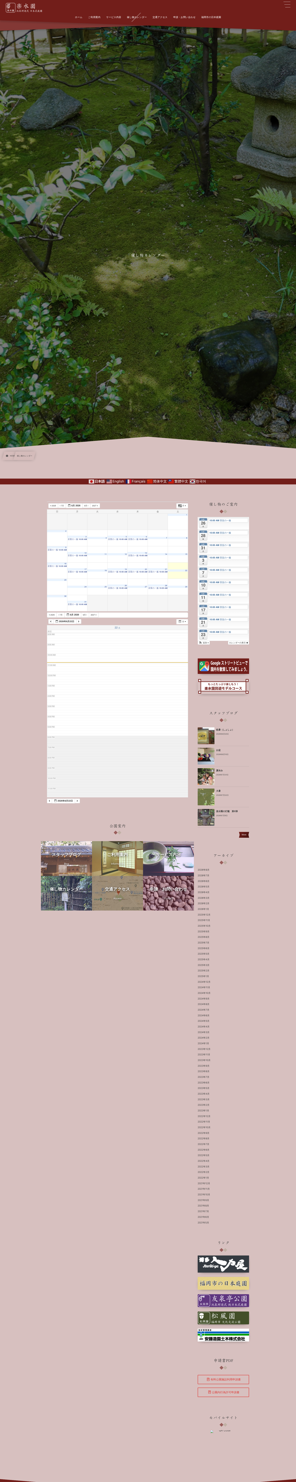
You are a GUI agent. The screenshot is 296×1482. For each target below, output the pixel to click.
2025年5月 (203, 954)
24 (85, 587)
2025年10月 (204, 926)
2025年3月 (203, 965)
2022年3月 (203, 1166)
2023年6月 (203, 1082)
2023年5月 (203, 1088)
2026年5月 (203, 886)
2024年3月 (203, 1032)
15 (186, 554)
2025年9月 (203, 931)
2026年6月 (203, 881)
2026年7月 (203, 875)
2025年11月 (204, 920)
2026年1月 (203, 909)
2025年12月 (204, 914)
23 (65, 580)
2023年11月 (204, 1054)
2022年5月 (203, 1155)
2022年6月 (203, 1150)
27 (146, 587)
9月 (86, 505)
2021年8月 (203, 1205)
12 (126, 554)
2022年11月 (204, 1121)
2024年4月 (203, 1026)
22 (186, 570)
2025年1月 (203, 976)
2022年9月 (203, 1133)
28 (166, 585)
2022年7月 (203, 1144)
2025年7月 (203, 942)
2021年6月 (203, 1217)
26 (126, 585)
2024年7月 (203, 1010)
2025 (54, 505)
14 (166, 554)
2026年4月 (203, 892)
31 (85, 602)
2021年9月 (203, 1200)
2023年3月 (203, 1099)
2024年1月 (203, 1043)
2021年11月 (204, 1189)
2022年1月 (203, 1177)
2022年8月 (203, 1138)
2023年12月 (204, 1049)
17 (85, 569)
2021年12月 (204, 1183)
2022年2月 (203, 1172)
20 (146, 569)
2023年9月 (203, 1066)
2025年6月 (203, 948)
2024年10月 (204, 993)
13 (146, 553)
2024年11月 (204, 987)
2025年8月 (203, 937)
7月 (62, 505)
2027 (94, 505)
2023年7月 (203, 1077)
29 (186, 587)
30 (65, 596)
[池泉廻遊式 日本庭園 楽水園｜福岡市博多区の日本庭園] (26, 8)
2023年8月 (203, 1071)
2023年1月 (203, 1110)
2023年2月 (203, 1105)
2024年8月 (203, 1004)
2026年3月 (203, 898)
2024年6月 (203, 1015)
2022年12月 (204, 1116)
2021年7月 (203, 1211)
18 (106, 570)
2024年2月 (203, 1037)
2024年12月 (204, 982)
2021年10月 (204, 1194)
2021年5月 (203, 1222)
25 (106, 587)
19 (126, 569)
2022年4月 (203, 1161)
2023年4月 (203, 1094)
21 (166, 569)
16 (65, 563)
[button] (204, 642)
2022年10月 (204, 1127)
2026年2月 (203, 903)
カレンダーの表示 (237, 642)
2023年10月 (204, 1060)
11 (106, 554)
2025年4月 (203, 959)
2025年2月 (203, 970)
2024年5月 (203, 1021)
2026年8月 (203, 870)
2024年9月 (203, 998)
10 (85, 553)
